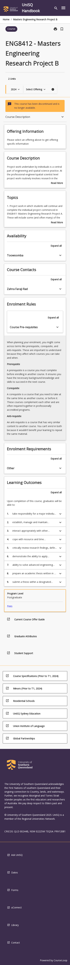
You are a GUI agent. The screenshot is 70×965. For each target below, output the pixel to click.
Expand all (56, 245)
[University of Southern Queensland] (10, 9)
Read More (57, 183)
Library (15, 925)
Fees (9, 606)
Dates (14, 872)
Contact (15, 942)
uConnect (16, 907)
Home (6, 19)
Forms (14, 890)
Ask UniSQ (17, 855)
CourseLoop (60, 960)
